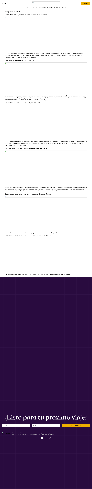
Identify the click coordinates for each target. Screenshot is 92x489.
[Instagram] (50, 438)
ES (5, 4)
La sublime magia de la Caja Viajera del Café (23, 103)
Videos (64, 7)
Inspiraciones (30, 7)
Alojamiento (57, 7)
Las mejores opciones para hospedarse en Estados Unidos (28, 194)
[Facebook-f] (46, 438)
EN (2, 4)
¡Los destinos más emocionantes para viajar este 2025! (26, 148)
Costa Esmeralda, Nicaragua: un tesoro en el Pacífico (26, 15)
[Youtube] (42, 438)
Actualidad (50, 7)
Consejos (43, 7)
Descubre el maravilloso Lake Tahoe (19, 60)
